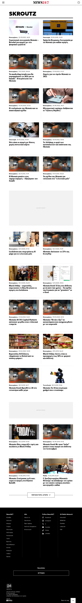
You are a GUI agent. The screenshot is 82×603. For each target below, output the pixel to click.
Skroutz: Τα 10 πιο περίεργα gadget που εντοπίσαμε (55, 389)
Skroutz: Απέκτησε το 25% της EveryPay (56, 252)
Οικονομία (46, 37)
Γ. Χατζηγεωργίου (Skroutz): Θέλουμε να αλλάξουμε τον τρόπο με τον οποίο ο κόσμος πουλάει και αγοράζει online (57, 481)
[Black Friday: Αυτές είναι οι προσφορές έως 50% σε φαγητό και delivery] (58, 341)
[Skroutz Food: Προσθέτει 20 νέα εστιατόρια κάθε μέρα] (24, 375)
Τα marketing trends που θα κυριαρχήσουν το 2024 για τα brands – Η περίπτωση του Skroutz (21, 77)
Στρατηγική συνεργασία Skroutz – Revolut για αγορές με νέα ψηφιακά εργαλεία (24, 42)
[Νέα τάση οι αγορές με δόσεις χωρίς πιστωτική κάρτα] (24, 129)
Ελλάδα (8, 517)
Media (45, 476)
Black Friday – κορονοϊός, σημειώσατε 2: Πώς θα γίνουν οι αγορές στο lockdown (23, 287)
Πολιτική (8, 520)
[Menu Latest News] (78, 2)
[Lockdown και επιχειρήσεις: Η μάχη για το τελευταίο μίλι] (24, 239)
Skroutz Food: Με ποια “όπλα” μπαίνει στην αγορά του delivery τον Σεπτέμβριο (57, 446)
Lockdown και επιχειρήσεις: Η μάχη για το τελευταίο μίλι (22, 252)
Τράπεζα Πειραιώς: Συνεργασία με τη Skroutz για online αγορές (58, 41)
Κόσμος (8, 523)
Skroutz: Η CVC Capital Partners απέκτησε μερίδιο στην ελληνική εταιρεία (23, 322)
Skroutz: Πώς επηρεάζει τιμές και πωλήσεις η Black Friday (23, 445)
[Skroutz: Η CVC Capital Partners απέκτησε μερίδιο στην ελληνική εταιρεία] (24, 307)
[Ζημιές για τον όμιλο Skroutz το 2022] (58, 61)
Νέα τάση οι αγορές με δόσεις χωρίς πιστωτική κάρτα (22, 143)
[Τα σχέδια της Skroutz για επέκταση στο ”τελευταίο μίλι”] (58, 163)
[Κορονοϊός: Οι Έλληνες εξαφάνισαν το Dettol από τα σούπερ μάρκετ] (24, 341)
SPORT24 (62, 520)
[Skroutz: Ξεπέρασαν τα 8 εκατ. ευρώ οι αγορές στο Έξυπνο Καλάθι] (24, 465)
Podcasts (9, 550)
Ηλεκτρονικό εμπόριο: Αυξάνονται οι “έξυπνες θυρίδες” (58, 109)
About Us (27, 517)
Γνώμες (8, 526)
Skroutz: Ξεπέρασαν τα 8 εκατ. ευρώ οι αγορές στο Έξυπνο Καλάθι (22, 480)
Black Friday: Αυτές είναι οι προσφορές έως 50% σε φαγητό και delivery (56, 356)
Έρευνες (8, 541)
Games (8, 556)
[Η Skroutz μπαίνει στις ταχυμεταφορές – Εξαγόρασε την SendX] (24, 163)
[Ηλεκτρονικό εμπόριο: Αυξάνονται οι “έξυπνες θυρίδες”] (58, 95)
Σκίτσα (8, 547)
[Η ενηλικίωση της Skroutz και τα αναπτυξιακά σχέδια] (24, 95)
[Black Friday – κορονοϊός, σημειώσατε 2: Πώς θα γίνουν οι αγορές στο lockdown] (24, 273)
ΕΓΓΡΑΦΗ (41, 573)
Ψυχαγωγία (9, 535)
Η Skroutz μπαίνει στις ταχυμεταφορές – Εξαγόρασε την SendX (23, 178)
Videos (8, 553)
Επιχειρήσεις (13, 37)
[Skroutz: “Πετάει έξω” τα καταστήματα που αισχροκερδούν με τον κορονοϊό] (58, 307)
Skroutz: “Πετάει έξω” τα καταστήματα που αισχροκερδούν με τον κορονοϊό (57, 322)
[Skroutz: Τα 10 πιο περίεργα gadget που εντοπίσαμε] (58, 375)
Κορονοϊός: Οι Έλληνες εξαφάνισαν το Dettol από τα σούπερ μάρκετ (21, 356)
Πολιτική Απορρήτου (30, 526)
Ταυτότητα (27, 520)
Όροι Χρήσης (28, 523)
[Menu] (3, 2)
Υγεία (8, 538)
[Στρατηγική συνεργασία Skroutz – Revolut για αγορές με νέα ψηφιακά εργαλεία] (24, 27)
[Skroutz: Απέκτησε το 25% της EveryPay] (58, 239)
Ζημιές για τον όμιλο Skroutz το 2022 (57, 75)
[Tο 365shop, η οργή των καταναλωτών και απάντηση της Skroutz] (58, 129)
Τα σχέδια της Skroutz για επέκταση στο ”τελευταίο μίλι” (56, 177)
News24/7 (63, 517)
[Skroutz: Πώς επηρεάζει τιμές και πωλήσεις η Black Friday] (24, 431)
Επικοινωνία (27, 529)
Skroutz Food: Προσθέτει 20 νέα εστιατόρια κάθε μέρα (23, 389)
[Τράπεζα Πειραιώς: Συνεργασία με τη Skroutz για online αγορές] (58, 27)
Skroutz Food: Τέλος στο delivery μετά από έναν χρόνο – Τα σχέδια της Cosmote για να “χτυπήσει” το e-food (57, 289)
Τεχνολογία (47, 385)
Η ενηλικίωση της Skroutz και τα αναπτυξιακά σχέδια (23, 109)
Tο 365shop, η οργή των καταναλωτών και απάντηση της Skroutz (57, 144)
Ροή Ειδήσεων (10, 544)
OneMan (62, 523)
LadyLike (62, 526)
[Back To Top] (73, 600)
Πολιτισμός (9, 532)
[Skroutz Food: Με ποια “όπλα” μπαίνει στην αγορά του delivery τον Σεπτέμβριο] (58, 431)
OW (61, 529)
